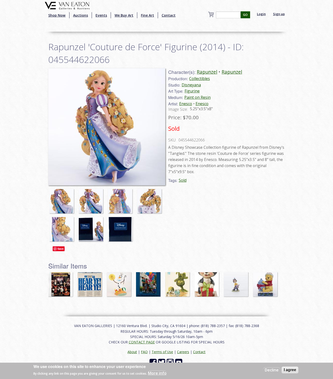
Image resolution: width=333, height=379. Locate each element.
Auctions (80, 15)
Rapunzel (207, 72)
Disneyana (191, 85)
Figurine (192, 91)
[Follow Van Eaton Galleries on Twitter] (162, 362)
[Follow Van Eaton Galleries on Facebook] (153, 362)
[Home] (67, 5)
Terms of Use (162, 351)
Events (101, 15)
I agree (290, 370)
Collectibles (199, 78)
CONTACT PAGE (142, 342)
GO (245, 15)
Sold (182, 180)
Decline (272, 370)
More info (157, 373)
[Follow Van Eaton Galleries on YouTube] (179, 362)
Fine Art (147, 15)
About (132, 351)
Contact (169, 15)
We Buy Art (124, 15)
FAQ (144, 351)
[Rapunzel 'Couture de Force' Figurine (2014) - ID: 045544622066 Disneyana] (106, 126)
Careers (183, 351)
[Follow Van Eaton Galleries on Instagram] (170, 362)
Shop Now (57, 15)
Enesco (185, 103)
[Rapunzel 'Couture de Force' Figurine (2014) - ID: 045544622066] (63, 198)
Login (261, 14)
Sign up (279, 14)
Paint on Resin (197, 97)
